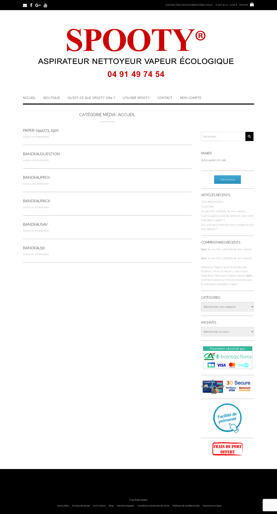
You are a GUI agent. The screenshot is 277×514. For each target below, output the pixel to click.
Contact (165, 97)
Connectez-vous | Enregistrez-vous (188, 4)
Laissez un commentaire (36, 136)
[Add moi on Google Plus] (38, 4)
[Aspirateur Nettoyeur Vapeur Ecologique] (138, 85)
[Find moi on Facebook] (31, 4)
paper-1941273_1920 (41, 130)
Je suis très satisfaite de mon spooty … (224, 211)
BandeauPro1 (36, 177)
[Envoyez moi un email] (25, 4)
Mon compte (190, 97)
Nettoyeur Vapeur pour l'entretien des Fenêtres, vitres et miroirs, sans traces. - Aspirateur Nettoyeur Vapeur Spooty (225, 271)
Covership (207, 206)
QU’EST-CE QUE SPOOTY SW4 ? (91, 97)
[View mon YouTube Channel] (45, 4)
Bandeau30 (34, 248)
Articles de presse (81, 505)
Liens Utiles (63, 505)
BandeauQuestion (41, 154)
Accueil (29, 97)
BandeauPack (36, 201)
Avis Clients (99, 505)
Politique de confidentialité (186, 505)
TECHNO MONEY (212, 201)
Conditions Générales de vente (153, 505)
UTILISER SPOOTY (136, 97)
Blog (111, 505)
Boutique (52, 97)
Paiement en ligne (212, 505)
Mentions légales (125, 505)
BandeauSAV (35, 224)
